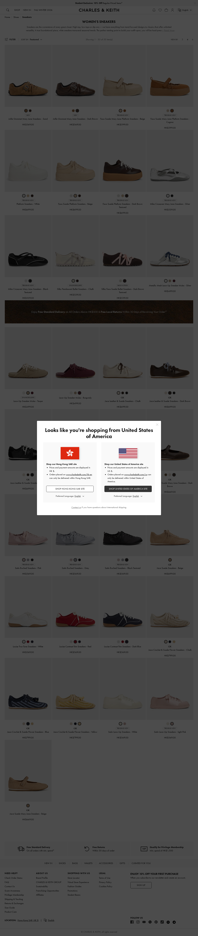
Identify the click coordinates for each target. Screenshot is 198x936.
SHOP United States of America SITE (128, 488)
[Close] (157, 424)
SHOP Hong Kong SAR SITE (70, 488)
